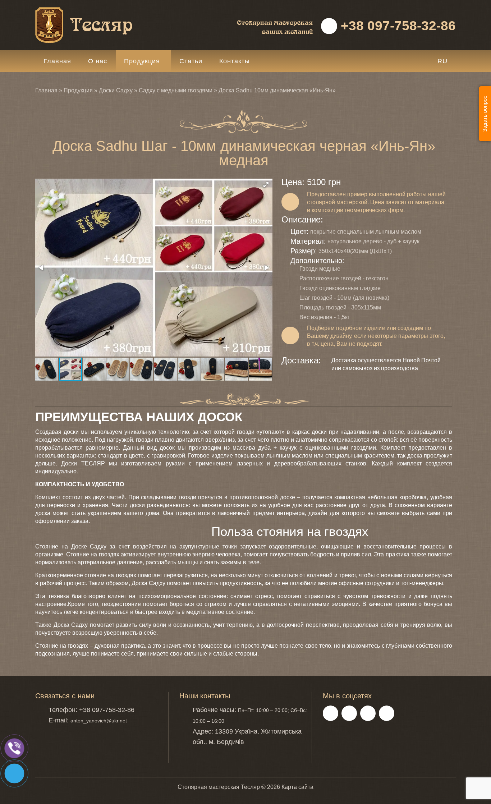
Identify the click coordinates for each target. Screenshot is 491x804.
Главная (57, 61)
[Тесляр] (101, 11)
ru (442, 61)
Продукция (142, 61)
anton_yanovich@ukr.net (98, 720)
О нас (97, 61)
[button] (266, 184)
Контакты (234, 61)
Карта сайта (297, 787)
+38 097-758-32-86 (396, 25)
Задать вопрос (485, 114)
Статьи (190, 61)
